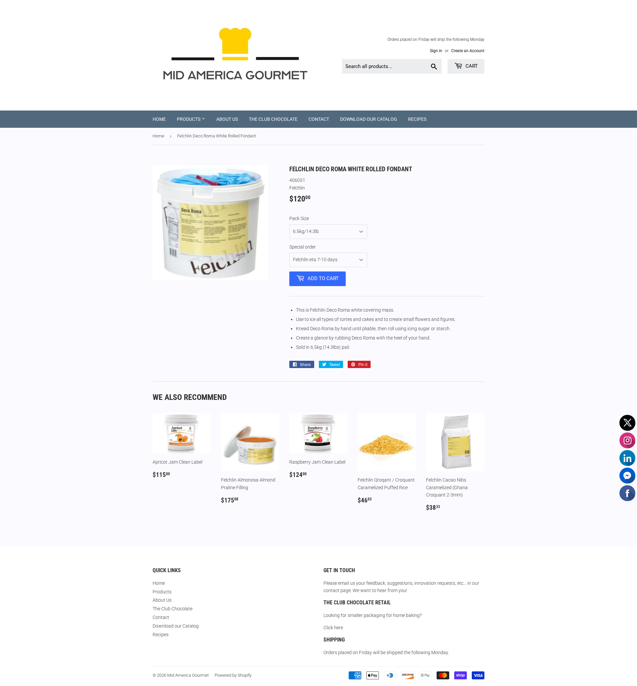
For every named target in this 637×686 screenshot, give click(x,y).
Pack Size (299, 218)
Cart (471, 66)
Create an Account (467, 50)
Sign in (436, 50)
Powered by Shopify (233, 675)
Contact (319, 119)
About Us (227, 119)
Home (159, 119)
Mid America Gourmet (188, 675)
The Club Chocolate (273, 119)
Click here (333, 627)
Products (189, 119)
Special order (302, 247)
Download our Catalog (368, 119)
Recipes (417, 119)
